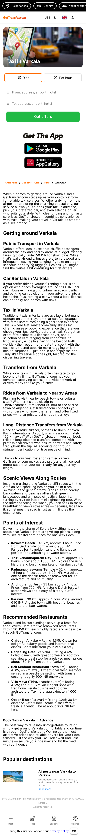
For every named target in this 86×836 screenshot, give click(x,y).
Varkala (60, 182)
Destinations (31, 182)
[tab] (11, 820)
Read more (44, 788)
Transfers (10, 182)
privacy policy (59, 831)
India (47, 182)
